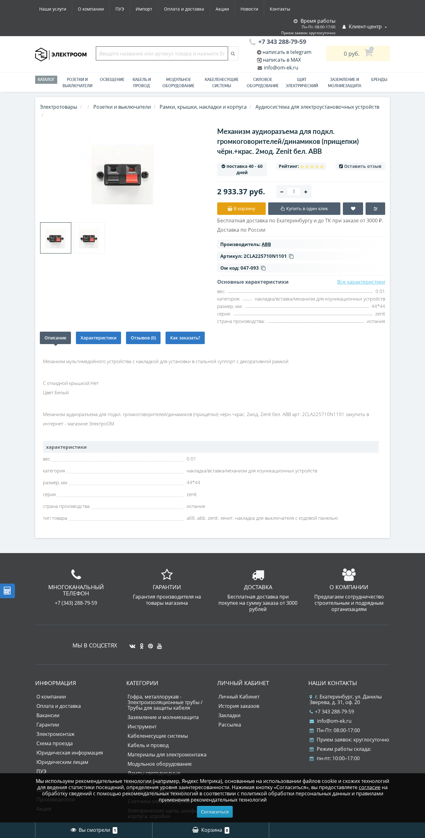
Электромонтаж (55, 734)
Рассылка (229, 724)
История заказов (238, 706)
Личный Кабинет (238, 696)
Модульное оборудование (178, 82)
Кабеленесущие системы (222, 82)
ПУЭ (119, 9)
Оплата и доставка (184, 9)
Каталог (46, 79)
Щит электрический (302, 82)
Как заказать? (185, 338)
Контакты (280, 9)
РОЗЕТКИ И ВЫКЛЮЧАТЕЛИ (77, 82)
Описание (55, 338)
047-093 (250, 268)
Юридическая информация (69, 752)
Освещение (112, 79)
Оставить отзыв (362, 166)
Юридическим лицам (62, 762)
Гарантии (47, 724)
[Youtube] (158, 643)
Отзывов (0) (143, 338)
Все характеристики (361, 282)
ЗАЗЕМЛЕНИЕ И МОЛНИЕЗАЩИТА (344, 82)
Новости (249, 9)
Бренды (379, 79)
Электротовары (58, 106)
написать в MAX (282, 59)
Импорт (144, 9)
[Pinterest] (149, 643)
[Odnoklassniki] (140, 643)
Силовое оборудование (263, 82)
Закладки (229, 715)
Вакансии (47, 715)
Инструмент (142, 726)
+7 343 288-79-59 (334, 711)
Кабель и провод (142, 82)
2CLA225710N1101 (265, 256)
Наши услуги (52, 9)
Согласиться (215, 811)
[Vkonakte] (130, 643)
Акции (222, 9)
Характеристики (98, 338)
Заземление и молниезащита (163, 717)
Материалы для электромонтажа (167, 754)
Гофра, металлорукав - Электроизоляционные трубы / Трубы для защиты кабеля (165, 702)
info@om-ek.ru (280, 67)
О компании (91, 9)
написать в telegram (286, 52)
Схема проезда (54, 743)
